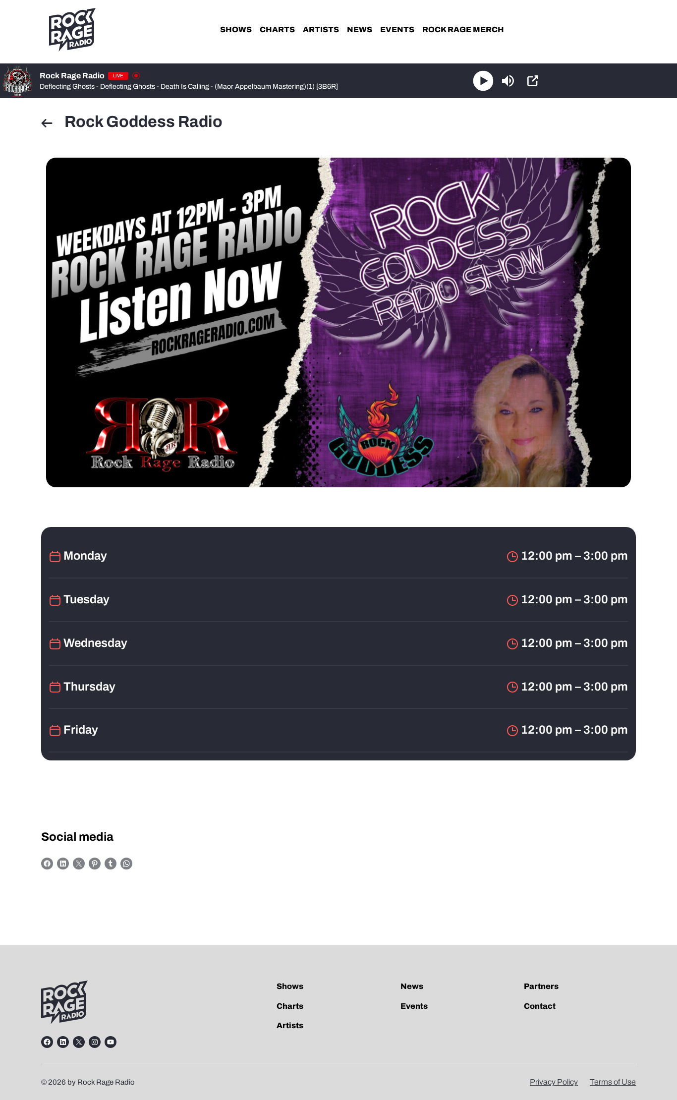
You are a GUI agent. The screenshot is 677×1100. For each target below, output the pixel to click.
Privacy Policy (554, 1082)
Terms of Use (613, 1082)
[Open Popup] (532, 80)
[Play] (483, 81)
